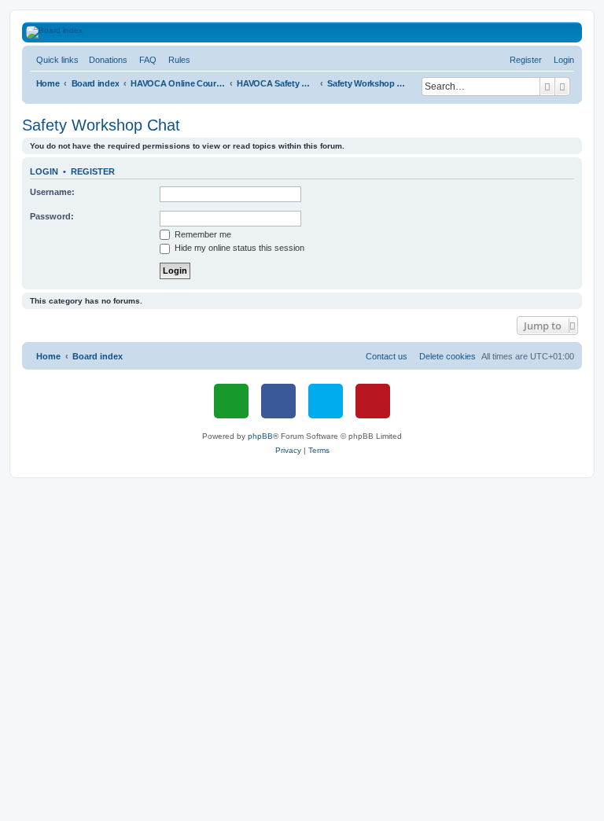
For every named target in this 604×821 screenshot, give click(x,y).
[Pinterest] (372, 401)
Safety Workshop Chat (101, 125)
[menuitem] (105, 59)
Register (93, 171)
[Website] (231, 401)
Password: (52, 216)
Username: (52, 192)
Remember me (201, 234)
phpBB (260, 436)
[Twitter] (325, 401)
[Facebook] (278, 401)
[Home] (311, 32)
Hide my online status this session (238, 247)
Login (44, 171)
